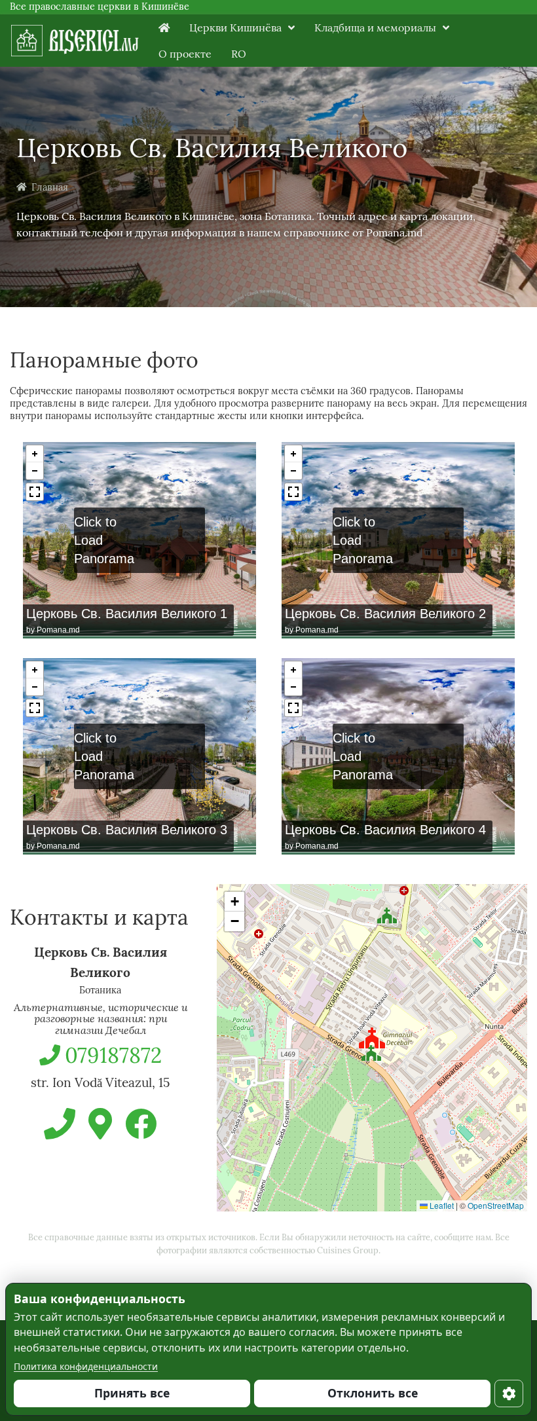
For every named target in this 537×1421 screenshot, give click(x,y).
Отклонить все (372, 1393)
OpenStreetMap (496, 1205)
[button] (371, 1050)
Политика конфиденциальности (86, 1366)
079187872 (113, 1055)
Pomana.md (58, 630)
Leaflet (441, 1205)
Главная (49, 187)
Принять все (132, 1393)
